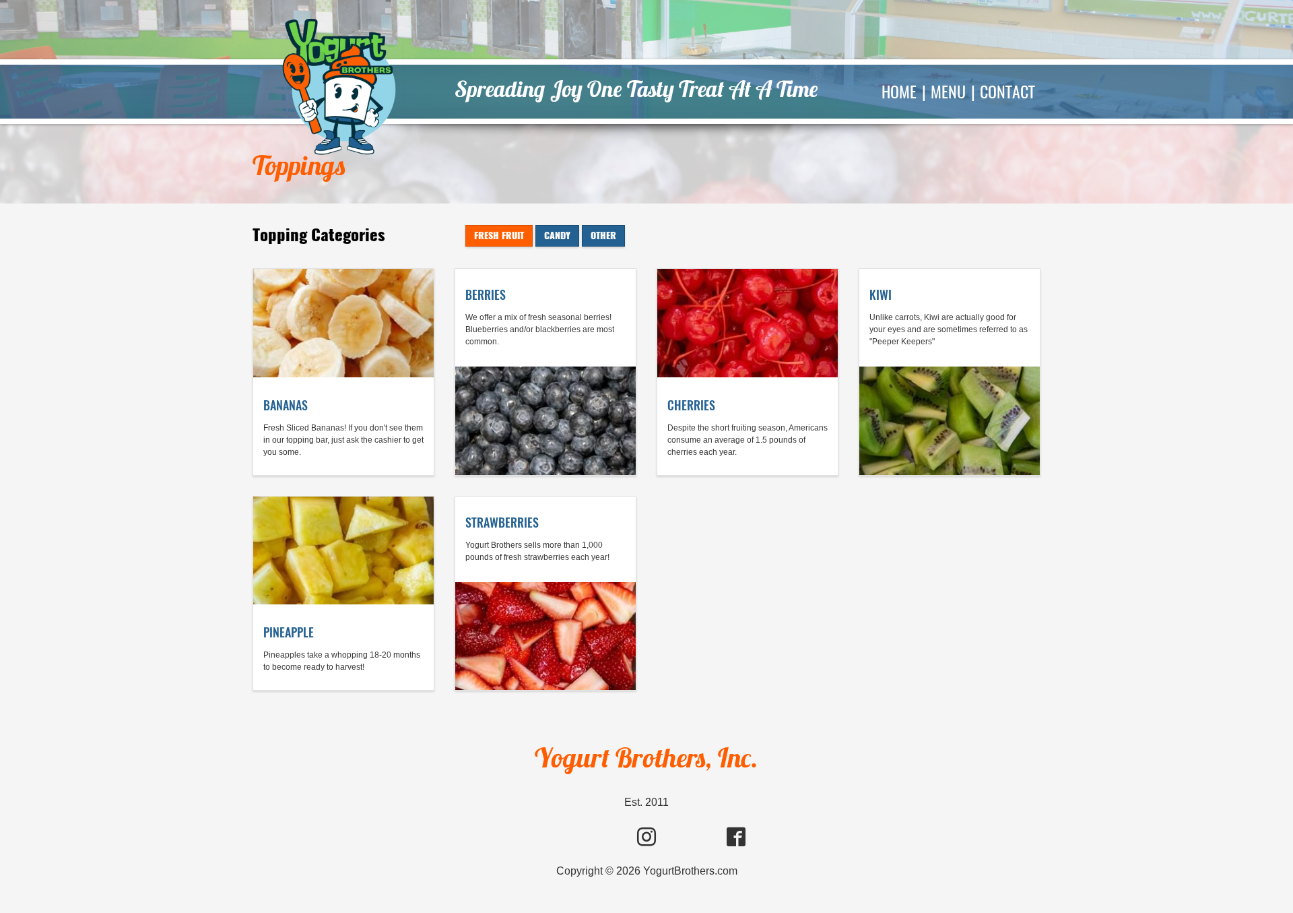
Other (603, 235)
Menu (948, 91)
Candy (557, 235)
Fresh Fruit (499, 235)
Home (899, 91)
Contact (1007, 91)
